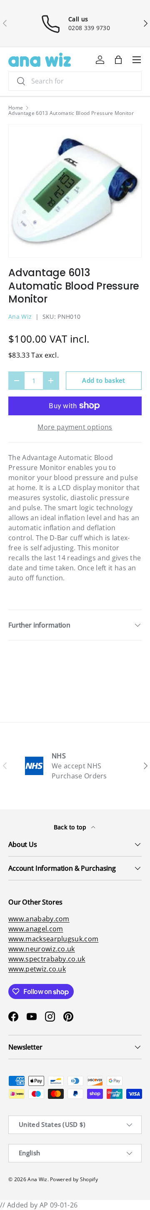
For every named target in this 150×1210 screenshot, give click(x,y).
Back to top (71, 827)
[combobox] (75, 81)
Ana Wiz (20, 316)
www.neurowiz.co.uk (41, 948)
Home (15, 107)
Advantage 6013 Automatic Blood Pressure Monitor (71, 113)
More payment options (75, 427)
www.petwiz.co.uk (37, 969)
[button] (118, 60)
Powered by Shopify (74, 1179)
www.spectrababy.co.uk (46, 958)
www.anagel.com (35, 928)
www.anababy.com (39, 918)
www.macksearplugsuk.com (53, 938)
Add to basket (103, 380)
